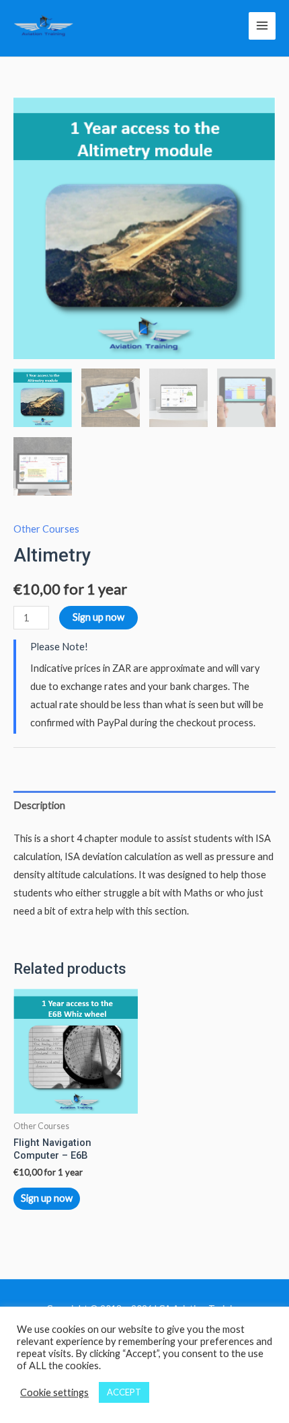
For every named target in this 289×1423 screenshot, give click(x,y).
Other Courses (46, 529)
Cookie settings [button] (54, 1392)
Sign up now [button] (47, 1198)
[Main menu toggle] (262, 25)
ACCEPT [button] (124, 1392)
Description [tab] (39, 805)
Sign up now (98, 617)
